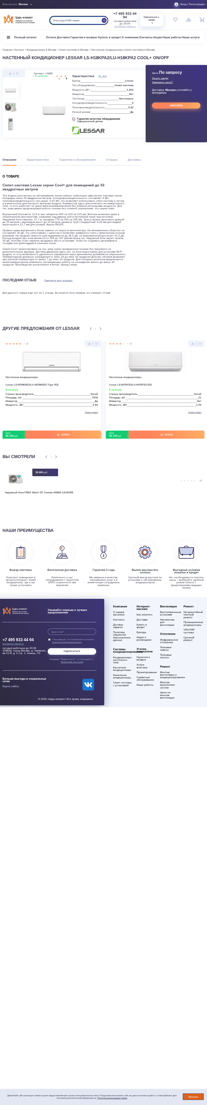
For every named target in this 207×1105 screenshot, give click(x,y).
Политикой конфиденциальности (67, 642)
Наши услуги (191, 37)
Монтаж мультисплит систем (167, 685)
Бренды (141, 632)
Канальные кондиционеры (122, 676)
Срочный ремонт (189, 638)
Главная (7, 49)
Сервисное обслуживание (145, 678)
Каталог (19, 49)
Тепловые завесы (166, 648)
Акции (157, 37)
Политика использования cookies (112, 1098)
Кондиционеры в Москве (42, 49)
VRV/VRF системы (189, 631)
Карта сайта (11, 686)
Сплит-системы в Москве (74, 49)
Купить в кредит (109, 37)
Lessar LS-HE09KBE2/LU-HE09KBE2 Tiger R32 (32, 385)
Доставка (63, 37)
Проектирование (146, 672)
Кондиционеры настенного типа (122, 660)
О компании (130, 37)
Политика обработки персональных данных (122, 636)
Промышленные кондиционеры (193, 623)
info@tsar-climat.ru (125, 26)
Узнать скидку (160, 78)
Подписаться (72, 651)
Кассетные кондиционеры (122, 668)
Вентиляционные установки (169, 613)
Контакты (145, 37)
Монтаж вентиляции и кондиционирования (169, 675)
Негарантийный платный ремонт (193, 614)
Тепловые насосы (166, 656)
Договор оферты (118, 626)
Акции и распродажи (144, 638)
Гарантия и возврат (83, 37)
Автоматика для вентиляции (167, 622)
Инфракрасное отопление (169, 641)
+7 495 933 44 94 (125, 15)
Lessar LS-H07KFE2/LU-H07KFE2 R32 (130, 385)
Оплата (51, 37)
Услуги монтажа (142, 666)
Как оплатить (144, 614)
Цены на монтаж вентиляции (167, 695)
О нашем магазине (119, 613)
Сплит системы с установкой (122, 683)
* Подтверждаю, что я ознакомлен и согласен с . (73, 640)
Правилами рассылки (72, 662)
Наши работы (172, 37)
